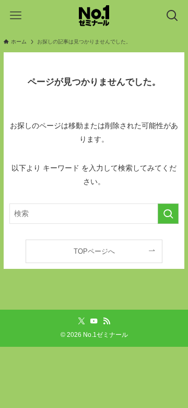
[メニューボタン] (15, 15)
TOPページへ (94, 251)
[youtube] (94, 321)
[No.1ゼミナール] (94, 15)
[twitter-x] (81, 321)
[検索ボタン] (172, 15)
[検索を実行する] (168, 213)
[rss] (106, 321)
